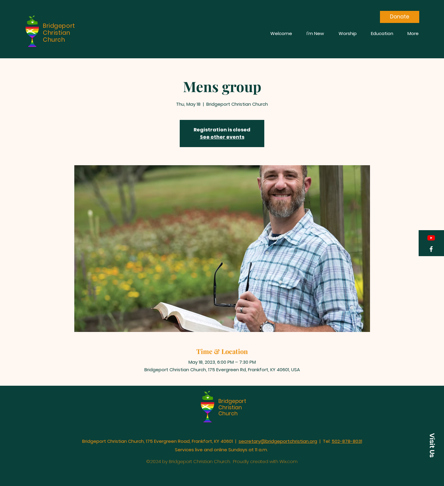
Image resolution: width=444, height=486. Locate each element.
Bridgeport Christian (232, 404)
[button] (432, 445)
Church (228, 413)
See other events (222, 137)
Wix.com (288, 461)
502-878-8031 (347, 441)
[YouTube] (431, 238)
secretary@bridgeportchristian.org (278, 441)
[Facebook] (431, 249)
